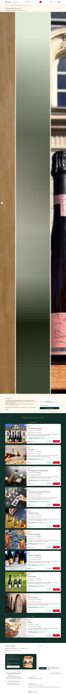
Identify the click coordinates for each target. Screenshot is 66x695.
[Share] (58, 8)
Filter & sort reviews (55, 673)
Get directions (42, 668)
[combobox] (32, 2)
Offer (48, 441)
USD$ (52, 1)
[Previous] (2, 203)
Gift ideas (16, 1)
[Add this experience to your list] (25, 425)
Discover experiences (49, 408)
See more (7, 409)
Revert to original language (14, 681)
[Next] (64, 203)
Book (56, 441)
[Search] (41, 2)
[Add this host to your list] (60, 8)
